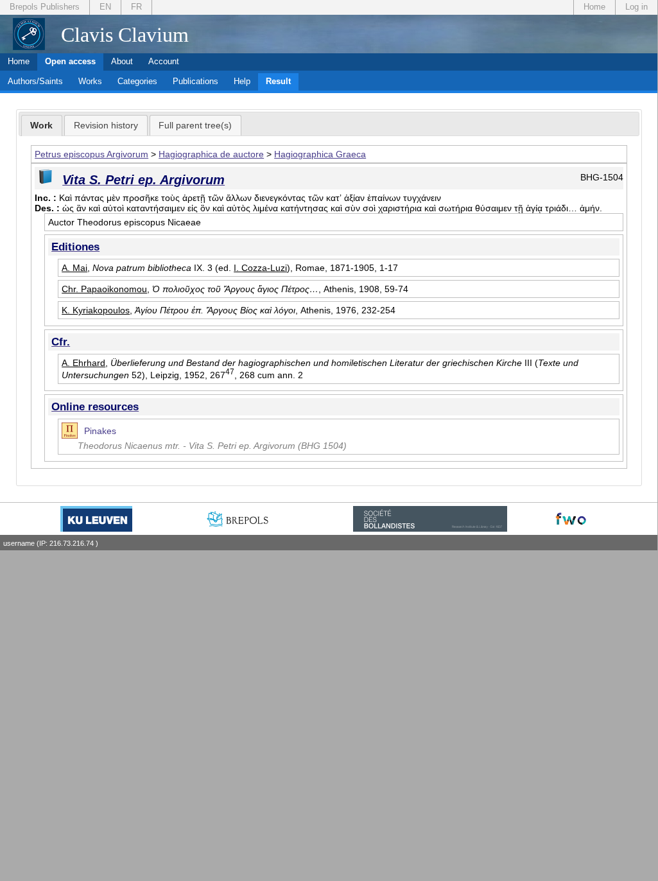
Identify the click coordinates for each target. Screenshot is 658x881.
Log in (636, 7)
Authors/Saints (35, 81)
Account (163, 61)
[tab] (42, 126)
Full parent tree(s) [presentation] (195, 125)
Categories (137, 81)
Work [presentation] (41, 125)
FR (136, 7)
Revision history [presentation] (106, 125)
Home (594, 7)
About (122, 61)
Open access (70, 61)
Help (242, 81)
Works (90, 81)
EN (105, 7)
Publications (195, 81)
